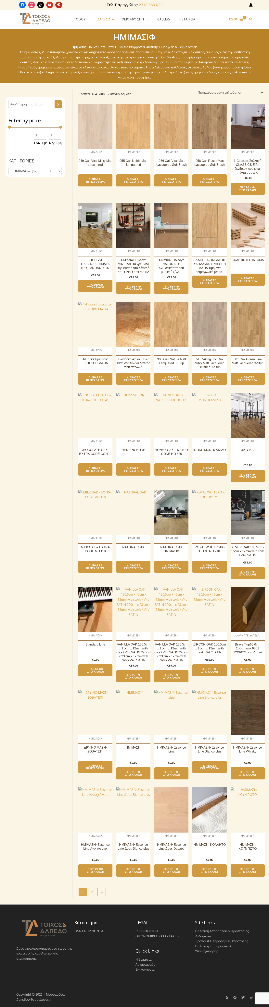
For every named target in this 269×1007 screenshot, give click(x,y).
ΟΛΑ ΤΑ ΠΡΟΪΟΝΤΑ (88, 931)
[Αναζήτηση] (58, 104)
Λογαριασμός (145, 964)
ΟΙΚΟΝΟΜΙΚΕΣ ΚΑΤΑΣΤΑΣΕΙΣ (157, 936)
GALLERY (164, 19)
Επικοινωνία (144, 969)
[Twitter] (243, 997)
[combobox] (35, 171)
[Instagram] (251, 997)
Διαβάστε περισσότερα (95, 180)
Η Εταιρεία (143, 959)
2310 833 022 (150, 4)
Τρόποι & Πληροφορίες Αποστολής (221, 941)
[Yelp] (226, 997)
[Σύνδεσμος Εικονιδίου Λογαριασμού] (251, 5)
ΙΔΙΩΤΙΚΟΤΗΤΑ (146, 931)
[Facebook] (235, 997)
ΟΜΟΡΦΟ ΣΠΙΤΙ (134, 19)
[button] (87, 19)
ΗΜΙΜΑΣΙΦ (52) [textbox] (31, 171)
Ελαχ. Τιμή (40, 143)
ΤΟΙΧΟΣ (79, 19)
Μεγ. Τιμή (55, 143)
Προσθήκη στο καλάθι (247, 188)
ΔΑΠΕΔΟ (103, 19)
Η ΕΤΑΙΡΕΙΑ (186, 19)
